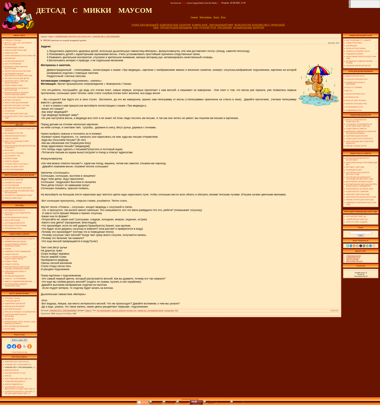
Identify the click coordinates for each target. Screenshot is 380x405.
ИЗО (195, 27)
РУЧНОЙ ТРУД (207, 27)
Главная (194, 17)
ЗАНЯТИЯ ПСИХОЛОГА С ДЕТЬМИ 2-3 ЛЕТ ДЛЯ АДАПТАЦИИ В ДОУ (20, 392)
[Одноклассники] (354, 245)
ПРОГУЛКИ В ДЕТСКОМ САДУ (16, 378)
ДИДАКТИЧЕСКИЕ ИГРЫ (355, 76)
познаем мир (169, 310)
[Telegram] (357, 245)
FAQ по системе (352, 259)
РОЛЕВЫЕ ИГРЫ (352, 97)
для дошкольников (104, 310)
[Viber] (364, 245)
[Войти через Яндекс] (19, 346)
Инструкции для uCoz (354, 261)
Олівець (88, 310)
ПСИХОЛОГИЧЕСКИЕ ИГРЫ (357, 79)
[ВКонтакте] (351, 245)
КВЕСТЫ (349, 91)
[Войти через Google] (24, 346)
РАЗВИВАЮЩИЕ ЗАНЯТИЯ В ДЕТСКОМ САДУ (73, 36)
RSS (219, 3)
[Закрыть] (349, 7)
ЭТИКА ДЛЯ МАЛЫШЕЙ (145, 25)
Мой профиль (206, 17)
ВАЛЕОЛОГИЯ (243, 25)
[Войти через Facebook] (14, 346)
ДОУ (176, 310)
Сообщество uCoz (353, 257)
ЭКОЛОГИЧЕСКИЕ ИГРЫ (355, 94)
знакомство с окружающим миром (150, 310)
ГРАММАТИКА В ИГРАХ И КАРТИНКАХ (354, 83)
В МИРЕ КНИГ (200, 25)
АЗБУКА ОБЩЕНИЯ (12, 384)
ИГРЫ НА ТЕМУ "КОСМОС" (356, 100)
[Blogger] (373, 245)
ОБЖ (156, 27)
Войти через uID (19, 340)
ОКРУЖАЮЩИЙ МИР (221, 25)
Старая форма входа (19, 352)
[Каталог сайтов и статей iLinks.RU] (182, 404)
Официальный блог (353, 256)
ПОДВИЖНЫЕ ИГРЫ (354, 110)
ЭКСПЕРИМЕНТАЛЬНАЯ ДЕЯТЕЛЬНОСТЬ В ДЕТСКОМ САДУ (19, 388)
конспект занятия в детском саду (123, 310)
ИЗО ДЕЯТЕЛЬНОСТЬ (13, 373)
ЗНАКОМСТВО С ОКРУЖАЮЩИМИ (18, 367)
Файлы (50, 36)
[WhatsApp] (367, 245)
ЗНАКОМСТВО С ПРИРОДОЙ (268, 25)
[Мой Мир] (370, 245)
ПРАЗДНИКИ (224, 27)
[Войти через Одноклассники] (29, 346)
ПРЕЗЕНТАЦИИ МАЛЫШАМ (176, 27)
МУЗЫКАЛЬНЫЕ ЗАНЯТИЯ (248, 27)
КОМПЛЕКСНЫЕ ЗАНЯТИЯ (175, 25)
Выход (216, 17)
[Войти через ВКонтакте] (9, 346)
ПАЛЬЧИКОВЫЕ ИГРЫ (354, 107)
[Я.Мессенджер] (347, 245)
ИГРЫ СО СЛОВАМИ (354, 87)
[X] (360, 245)
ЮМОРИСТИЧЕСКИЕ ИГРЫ (356, 104)
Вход (223, 17)
